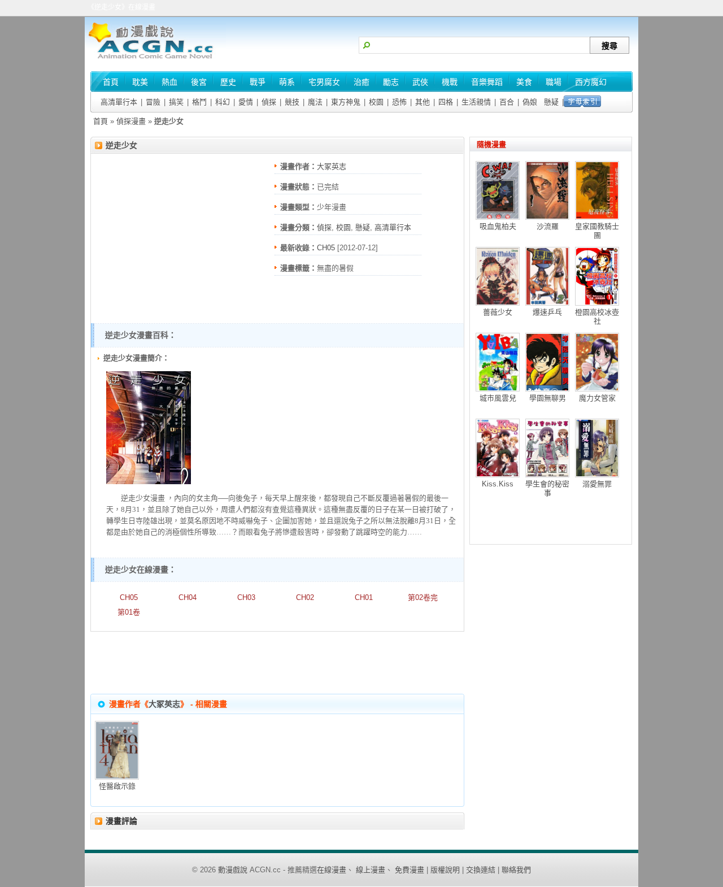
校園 (376, 102)
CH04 (187, 597)
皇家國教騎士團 (597, 231)
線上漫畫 (370, 870)
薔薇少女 (497, 312)
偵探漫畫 (131, 121)
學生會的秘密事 (547, 488)
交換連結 (480, 870)
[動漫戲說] (155, 59)
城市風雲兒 (498, 398)
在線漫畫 (331, 870)
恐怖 (399, 102)
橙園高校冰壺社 (597, 316)
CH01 (364, 597)
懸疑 (551, 102)
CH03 (246, 597)
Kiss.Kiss (497, 484)
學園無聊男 (547, 398)
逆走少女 (121, 145)
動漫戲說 (232, 870)
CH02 (305, 597)
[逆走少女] (148, 481)
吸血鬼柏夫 (498, 226)
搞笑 (176, 102)
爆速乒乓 (547, 312)
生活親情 (476, 102)
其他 (422, 102)
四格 (445, 102)
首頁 (100, 121)
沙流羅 (548, 226)
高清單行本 (119, 102)
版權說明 (445, 870)
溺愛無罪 (597, 484)
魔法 (315, 102)
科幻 (222, 102)
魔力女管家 (597, 398)
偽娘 (529, 102)
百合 (506, 102)
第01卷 (128, 612)
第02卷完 (423, 597)
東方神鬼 (345, 102)
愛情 (245, 102)
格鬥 (199, 102)
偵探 (269, 102)
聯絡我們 (516, 870)
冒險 (153, 102)
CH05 (326, 248)
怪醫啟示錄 (117, 786)
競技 (292, 102)
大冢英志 (331, 166)
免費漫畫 (409, 870)
